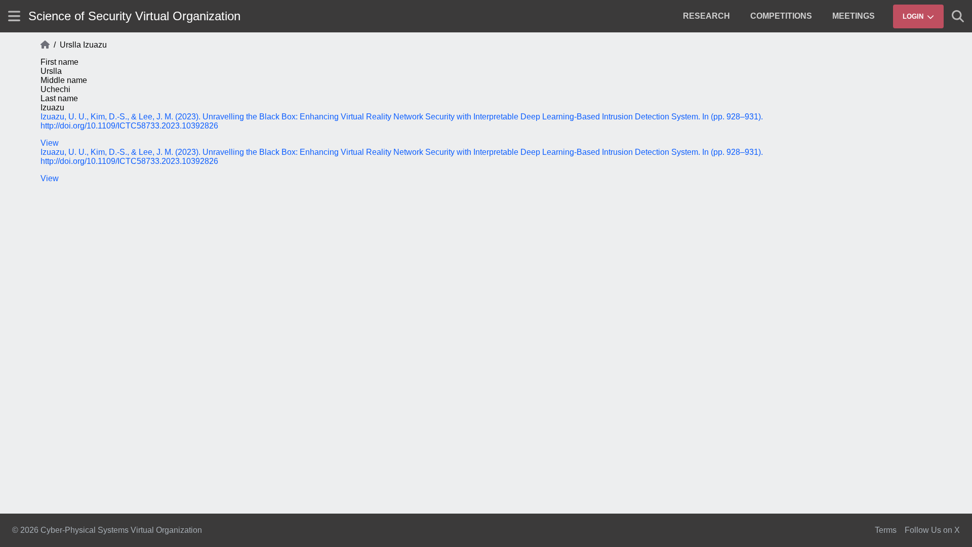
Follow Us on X (932, 530)
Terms (886, 530)
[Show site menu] (14, 16)
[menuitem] (706, 16)
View (49, 143)
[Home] (45, 45)
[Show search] (958, 16)
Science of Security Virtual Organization (134, 16)
